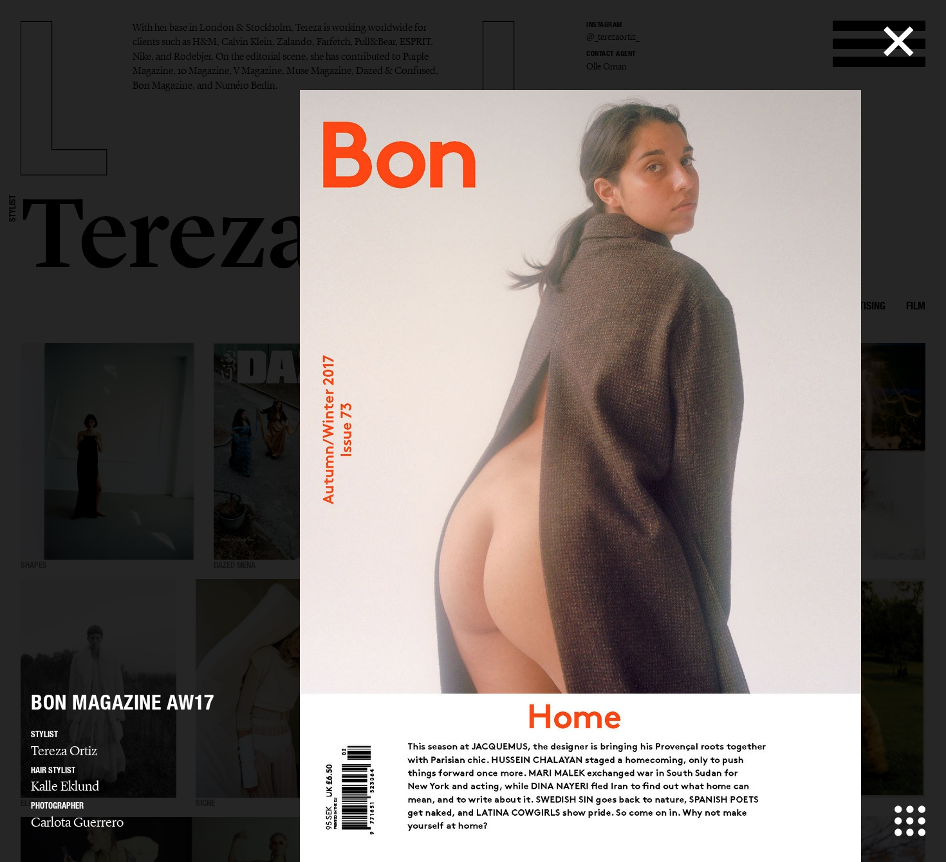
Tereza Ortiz (64, 750)
